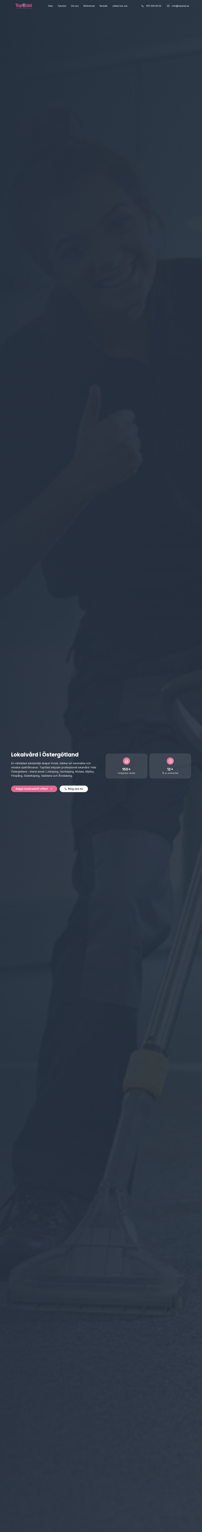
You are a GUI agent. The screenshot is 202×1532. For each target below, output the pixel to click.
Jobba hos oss (120, 6)
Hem (50, 6)
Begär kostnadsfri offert (32, 788)
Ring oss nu (75, 788)
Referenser (89, 6)
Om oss (75, 6)
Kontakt (104, 6)
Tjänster (62, 6)
